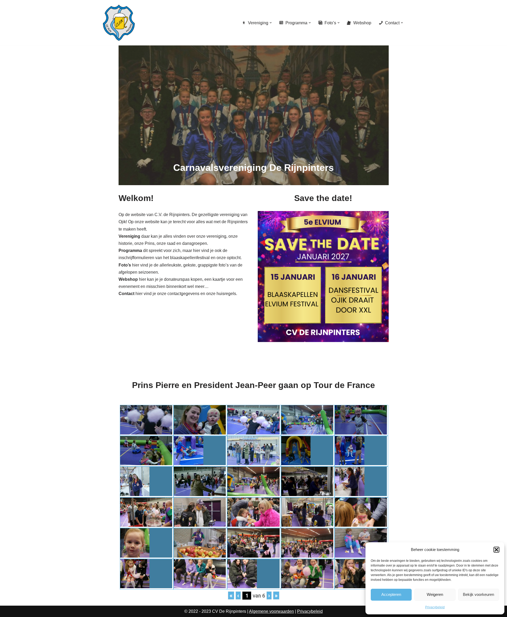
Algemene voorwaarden (271, 611)
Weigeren (435, 594)
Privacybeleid (435, 607)
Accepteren (391, 594)
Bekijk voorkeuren (478, 594)
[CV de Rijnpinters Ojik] (119, 23)
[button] (496, 549)
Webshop (362, 23)
